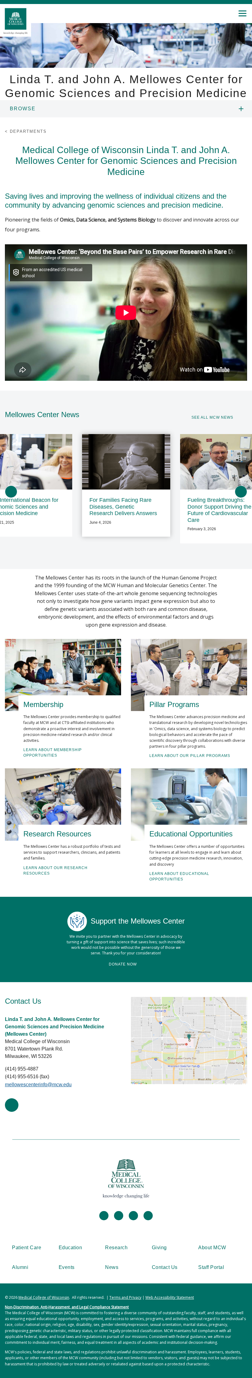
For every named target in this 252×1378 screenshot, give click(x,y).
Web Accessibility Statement (169, 1297)
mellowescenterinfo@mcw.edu (38, 1084)
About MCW (212, 1247)
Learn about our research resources (55, 871)
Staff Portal (211, 1267)
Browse (23, 108)
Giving (159, 1247)
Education (70, 1247)
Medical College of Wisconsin (43, 1297)
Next (241, 492)
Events (67, 1267)
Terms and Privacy (125, 1297)
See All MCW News (212, 417)
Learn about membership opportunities (52, 753)
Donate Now (123, 964)
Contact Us (165, 1267)
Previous (11, 492)
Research (116, 1247)
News (111, 1267)
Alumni (20, 1267)
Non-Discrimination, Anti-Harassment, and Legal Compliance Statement (67, 1307)
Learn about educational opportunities (179, 876)
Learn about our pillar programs (189, 756)
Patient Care (26, 1247)
